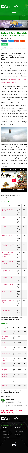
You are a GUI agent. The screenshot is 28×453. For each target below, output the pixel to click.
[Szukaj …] (23, 18)
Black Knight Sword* (5, 337)
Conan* (4, 342)
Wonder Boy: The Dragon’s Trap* (6, 310)
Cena (18, 205)
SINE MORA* (5, 385)
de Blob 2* (4, 347)
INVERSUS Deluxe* (6, 226)
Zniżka (24, 205)
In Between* (5, 218)
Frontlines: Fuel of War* (6, 359)
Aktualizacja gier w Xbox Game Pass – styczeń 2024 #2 (13, 29)
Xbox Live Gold (21, 48)
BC (25, 328)
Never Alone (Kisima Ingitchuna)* (7, 271)
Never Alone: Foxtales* (8, 284)
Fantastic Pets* (6, 353)
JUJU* (3, 364)
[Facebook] (13, 12)
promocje (11, 48)
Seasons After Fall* (7, 291)
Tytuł (8, 205)
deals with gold (5, 48)
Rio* (3, 380)
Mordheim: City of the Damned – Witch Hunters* (8, 254)
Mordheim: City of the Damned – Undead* (8, 245)
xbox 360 (15, 48)
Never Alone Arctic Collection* (7, 278)
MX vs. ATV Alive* (5, 370)
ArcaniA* (4, 331)
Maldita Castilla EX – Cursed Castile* (7, 236)
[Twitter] (15, 12)
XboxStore (6, 50)
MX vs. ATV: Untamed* (5, 375)
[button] (4, 41)
